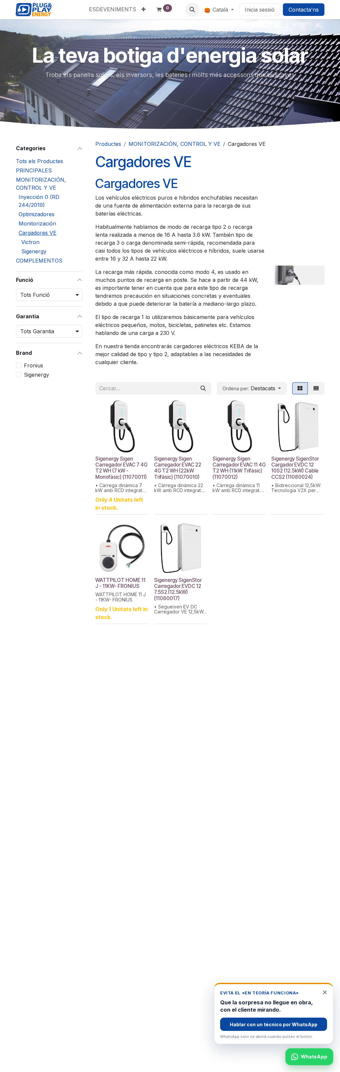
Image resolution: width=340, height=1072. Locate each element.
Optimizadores (36, 214)
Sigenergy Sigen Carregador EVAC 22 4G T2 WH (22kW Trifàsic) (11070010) (177, 468)
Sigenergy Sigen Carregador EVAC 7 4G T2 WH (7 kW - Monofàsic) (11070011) (121, 468)
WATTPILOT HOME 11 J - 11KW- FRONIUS (120, 583)
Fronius (33, 365)
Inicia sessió (260, 9)
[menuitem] (112, 9)
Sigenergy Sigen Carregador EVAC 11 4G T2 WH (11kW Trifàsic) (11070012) (239, 468)
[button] (192, 10)
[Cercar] (203, 388)
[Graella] (300, 388)
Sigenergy (33, 251)
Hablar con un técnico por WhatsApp (273, 1024)
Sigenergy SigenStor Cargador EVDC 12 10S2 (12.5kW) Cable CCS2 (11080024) (295, 468)
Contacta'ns (304, 9)
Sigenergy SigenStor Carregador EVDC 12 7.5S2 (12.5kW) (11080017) (178, 589)
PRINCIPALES (34, 170)
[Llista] (316, 388)
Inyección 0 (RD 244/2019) (39, 201)
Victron (30, 242)
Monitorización (37, 223)
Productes (108, 144)
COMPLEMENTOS (39, 260)
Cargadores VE (37, 232)
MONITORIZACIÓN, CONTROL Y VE (41, 183)
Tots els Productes (39, 161)
